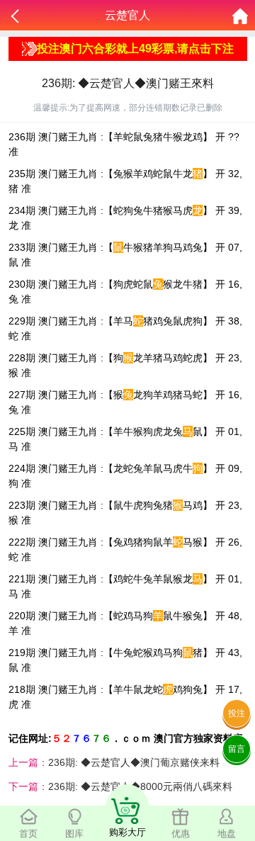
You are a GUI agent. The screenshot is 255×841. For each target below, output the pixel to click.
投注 (236, 713)
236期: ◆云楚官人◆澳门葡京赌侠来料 (134, 762)
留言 (236, 749)
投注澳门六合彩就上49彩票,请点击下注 (135, 49)
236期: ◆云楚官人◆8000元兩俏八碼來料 (140, 786)
